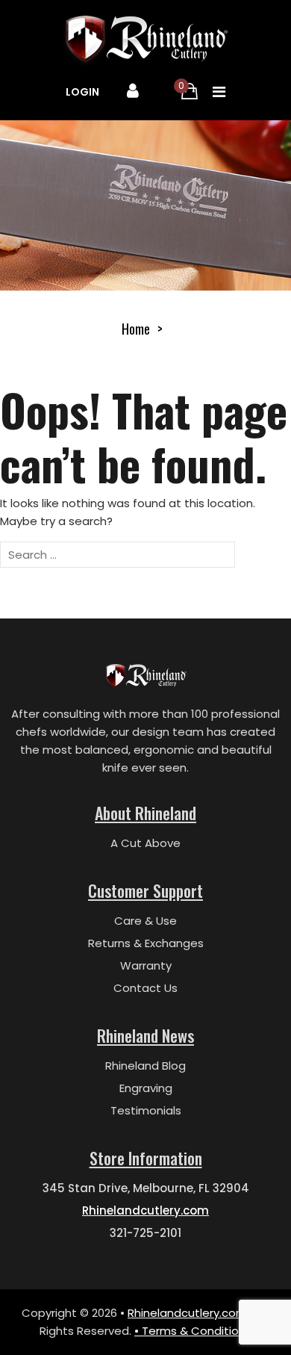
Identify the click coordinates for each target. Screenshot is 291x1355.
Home (136, 328)
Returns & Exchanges (146, 943)
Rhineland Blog (145, 1065)
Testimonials (145, 1110)
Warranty (146, 965)
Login (82, 91)
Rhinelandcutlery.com (145, 1210)
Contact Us (145, 988)
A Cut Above (145, 843)
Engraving (145, 1088)
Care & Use (145, 920)
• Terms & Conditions (192, 1331)
